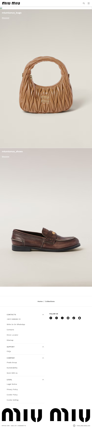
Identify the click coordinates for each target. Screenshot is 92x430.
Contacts (10, 330)
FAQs (9, 351)
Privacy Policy (12, 389)
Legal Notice (12, 384)
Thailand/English (83, 426)
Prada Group (12, 362)
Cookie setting (12, 400)
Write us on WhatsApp (16, 324)
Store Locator (12, 335)
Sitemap (10, 340)
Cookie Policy (12, 395)
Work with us (12, 373)
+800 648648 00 (14, 319)
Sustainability (12, 368)
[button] (88, 3)
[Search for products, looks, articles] (83, 3)
